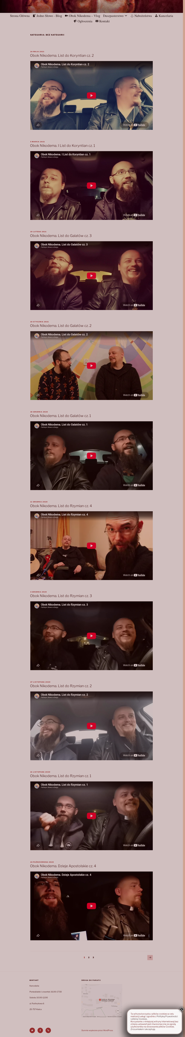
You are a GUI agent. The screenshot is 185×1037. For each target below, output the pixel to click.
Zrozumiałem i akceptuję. (143, 1029)
